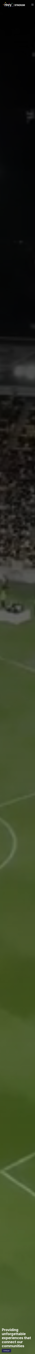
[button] (32, 4)
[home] (14, 4)
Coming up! (6, 1350)
